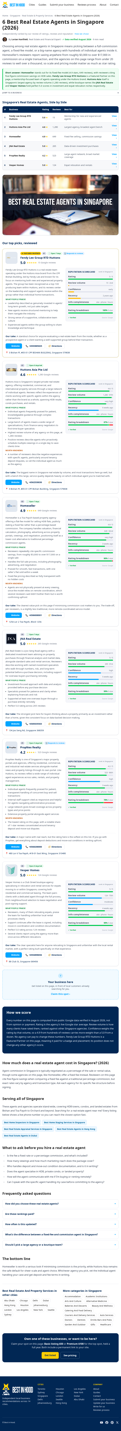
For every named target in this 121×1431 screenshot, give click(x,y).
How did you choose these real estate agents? (32, 1203)
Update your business (104, 1403)
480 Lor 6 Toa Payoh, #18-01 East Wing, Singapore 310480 (35, 853)
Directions (55, 346)
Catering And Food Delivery (78, 1310)
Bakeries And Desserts (76, 1305)
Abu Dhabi (9, 1300)
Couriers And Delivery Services (80, 1315)
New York (38, 1309)
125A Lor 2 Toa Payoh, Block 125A (23, 621)
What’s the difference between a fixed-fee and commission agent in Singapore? (51, 1234)
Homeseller (15, 136)
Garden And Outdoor (75, 1324)
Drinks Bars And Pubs (101, 1319)
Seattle (51, 1309)
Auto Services (106, 1315)
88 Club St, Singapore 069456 (21, 961)
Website (14, 346)
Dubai (46, 1300)
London (8, 1309)
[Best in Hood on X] (117, 1422)
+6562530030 (34, 482)
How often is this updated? (21, 1224)
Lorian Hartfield (20, 39)
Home (5, 15)
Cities (32, 4)
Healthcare (105, 1324)
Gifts (93, 1324)
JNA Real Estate (17, 146)
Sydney (7, 1314)
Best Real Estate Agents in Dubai (20, 1135)
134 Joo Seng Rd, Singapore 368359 (24, 730)
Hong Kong (9, 1305)
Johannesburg (41, 1305)
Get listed (50, 1355)
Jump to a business (60, 92)
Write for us (99, 1406)
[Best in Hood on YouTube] (101, 1422)
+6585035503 (34, 723)
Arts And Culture (73, 1301)
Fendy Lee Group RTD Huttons (20, 117)
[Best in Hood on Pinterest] (112, 1422)
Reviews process (87, 4)
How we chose (82, 33)
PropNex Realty (17, 155)
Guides (42, 4)
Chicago (24, 1300)
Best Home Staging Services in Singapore (64, 1122)
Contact (114, 4)
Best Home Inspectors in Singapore (21, 1122)
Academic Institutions (96, 1296)
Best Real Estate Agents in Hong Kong (76, 1129)
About (103, 4)
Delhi (35, 1300)
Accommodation (73, 1296)
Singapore (15, 15)
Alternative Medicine (96, 1301)
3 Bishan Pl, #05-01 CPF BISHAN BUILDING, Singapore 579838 (38, 352)
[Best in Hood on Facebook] (106, 1422)
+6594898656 (34, 955)
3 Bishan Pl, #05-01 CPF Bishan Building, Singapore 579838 (36, 488)
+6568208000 (34, 846)
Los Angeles (22, 1309)
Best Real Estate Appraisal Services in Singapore (28, 1129)
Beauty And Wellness (102, 1305)
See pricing (70, 1355)
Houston (24, 1305)
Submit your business (62, 4)
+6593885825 (34, 346)
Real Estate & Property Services (37, 15)
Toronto (41, 1388)
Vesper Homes (16, 165)
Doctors (68, 1319)
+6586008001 (34, 615)
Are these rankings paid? (19, 1214)
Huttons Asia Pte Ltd (19, 127)
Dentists (81, 1319)
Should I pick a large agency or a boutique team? (34, 1244)
